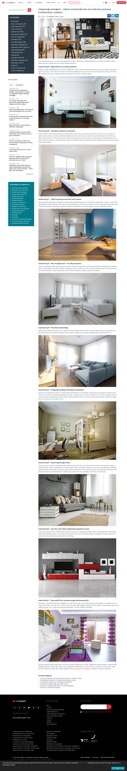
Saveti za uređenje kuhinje (50, 687)
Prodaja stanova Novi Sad (19, 194)
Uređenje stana (53, 16)
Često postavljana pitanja (55, 716)
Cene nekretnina (52, 724)
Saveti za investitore (17, 68)
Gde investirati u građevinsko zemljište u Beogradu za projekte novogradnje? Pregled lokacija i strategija (19, 92)
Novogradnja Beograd (18, 204)
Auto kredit (15, 217)
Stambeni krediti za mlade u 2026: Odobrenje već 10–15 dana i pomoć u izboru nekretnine (20, 133)
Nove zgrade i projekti (17, 34)
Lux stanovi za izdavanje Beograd (21, 219)
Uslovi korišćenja (85, 757)
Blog (65, 2)
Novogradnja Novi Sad (18, 211)
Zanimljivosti (15, 39)
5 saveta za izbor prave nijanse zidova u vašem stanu (61, 678)
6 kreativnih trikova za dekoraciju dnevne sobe (58, 680)
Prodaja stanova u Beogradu (22, 736)
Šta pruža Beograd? (17, 42)
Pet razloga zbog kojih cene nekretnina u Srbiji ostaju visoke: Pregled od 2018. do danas (19, 102)
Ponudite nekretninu (74, 2)
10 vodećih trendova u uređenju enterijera (56, 682)
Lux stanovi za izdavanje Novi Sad (23, 744)
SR (103, 2)
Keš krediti (15, 215)
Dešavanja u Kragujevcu (18, 60)
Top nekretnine (15, 52)
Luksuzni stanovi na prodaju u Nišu (23, 750)
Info (58, 2)
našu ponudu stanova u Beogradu (80, 668)
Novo (12, 85)
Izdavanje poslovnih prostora (20, 223)
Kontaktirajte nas (21, 717)
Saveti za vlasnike (16, 37)
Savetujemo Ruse (16, 58)
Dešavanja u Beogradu (18, 45)
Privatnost (95, 757)
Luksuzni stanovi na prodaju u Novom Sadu (26, 748)
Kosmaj (13, 65)
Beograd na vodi (52, 736)
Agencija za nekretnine (18, 202)
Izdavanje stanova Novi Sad (20, 190)
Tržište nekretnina (16, 26)
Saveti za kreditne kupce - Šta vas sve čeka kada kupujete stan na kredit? (21, 110)
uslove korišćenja (94, 712)
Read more (30, 174)
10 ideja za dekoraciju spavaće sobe (54, 684)
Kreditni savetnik (50, 2)
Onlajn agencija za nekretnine (56, 714)
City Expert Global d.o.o (20, 757)
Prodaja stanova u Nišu (20, 740)
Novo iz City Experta (17, 24)
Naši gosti (14, 55)
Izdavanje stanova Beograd (20, 188)
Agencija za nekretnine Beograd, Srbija (37, 757)
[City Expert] (8, 3)
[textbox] (17, 10)
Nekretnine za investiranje (54, 744)
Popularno (19, 85)
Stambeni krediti (17, 213)
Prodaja (29, 2)
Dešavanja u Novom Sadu (19, 47)
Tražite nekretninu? (52, 712)
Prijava (114, 2)
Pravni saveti (15, 29)
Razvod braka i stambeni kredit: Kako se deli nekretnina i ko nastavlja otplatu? (21, 118)
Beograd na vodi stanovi (19, 207)
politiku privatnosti (105, 712)
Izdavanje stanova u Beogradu (22, 731)
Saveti (62, 16)
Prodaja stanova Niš (17, 196)
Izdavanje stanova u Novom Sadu (23, 733)
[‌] (15, 708)
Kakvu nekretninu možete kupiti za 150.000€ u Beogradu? (20, 126)
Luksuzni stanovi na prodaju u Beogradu (25, 746)
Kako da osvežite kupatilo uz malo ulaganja (56, 686)
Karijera (49, 720)
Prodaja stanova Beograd (19, 192)
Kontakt (49, 722)
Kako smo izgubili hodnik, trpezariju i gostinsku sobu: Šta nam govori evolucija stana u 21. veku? (20, 158)
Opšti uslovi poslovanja (107, 757)
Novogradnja (38, 2)
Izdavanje (20, 2)
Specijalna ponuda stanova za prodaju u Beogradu (63, 746)
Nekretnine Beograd (17, 198)
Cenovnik (49, 718)
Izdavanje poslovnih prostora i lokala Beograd (61, 750)
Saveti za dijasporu (16, 70)
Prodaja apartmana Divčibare (20, 209)
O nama (49, 707)
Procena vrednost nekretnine (55, 710)
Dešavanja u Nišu (16, 63)
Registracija (121, 2)
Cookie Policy (82, 763)
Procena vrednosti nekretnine (20, 221)
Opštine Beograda (16, 50)
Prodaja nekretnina (17, 200)
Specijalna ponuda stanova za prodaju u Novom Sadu (63, 748)
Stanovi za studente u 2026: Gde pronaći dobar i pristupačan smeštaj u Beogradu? (20, 142)
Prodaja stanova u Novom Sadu (23, 738)
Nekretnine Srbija (52, 742)
